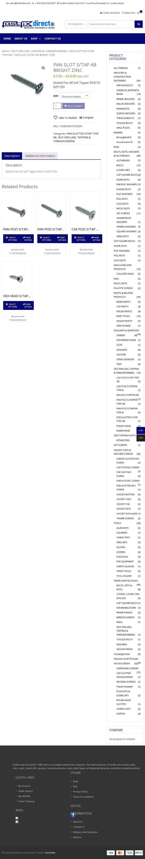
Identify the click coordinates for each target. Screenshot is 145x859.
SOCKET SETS (124, 508)
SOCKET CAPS (124, 499)
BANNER (118, 132)
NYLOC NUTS (123, 208)
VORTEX (121, 713)
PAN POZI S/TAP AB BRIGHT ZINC (17, 229)
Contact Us (53, 38)
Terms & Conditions (83, 796)
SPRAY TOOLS (124, 571)
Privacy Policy (80, 791)
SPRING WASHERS (126, 226)
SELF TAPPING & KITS (125, 435)
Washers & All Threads (126, 658)
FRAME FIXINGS (124, 612)
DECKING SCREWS (126, 681)
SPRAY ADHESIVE (125, 359)
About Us (20, 38)
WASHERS (122, 644)
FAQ (75, 786)
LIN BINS (121, 552)
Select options (12, 238)
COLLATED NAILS (125, 273)
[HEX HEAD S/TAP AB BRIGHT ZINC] (17, 279)
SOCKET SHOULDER (127, 513)
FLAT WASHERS (124, 193)
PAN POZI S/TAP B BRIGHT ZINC (51, 229)
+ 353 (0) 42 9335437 (45, 3)
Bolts (116, 146)
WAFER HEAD (123, 430)
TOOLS (117, 523)
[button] (43, 68)
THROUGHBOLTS (125, 118)
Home (7, 38)
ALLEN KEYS (123, 527)
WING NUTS (123, 236)
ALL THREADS (121, 68)
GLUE (119, 344)
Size (55, 95)
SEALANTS (122, 349)
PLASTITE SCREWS (123, 288)
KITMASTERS (123, 440)
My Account (24, 785)
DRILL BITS (122, 542)
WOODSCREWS (125, 649)
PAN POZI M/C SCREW (128, 480)
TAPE (119, 364)
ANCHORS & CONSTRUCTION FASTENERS (122, 76)
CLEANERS (122, 532)
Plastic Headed (125, 686)
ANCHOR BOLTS (125, 85)
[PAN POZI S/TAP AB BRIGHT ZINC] (17, 212)
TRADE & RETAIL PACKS (126, 580)
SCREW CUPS (123, 708)
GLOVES (121, 547)
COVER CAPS (123, 170)
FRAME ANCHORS (126, 99)
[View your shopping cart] (138, 13)
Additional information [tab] (40, 156)
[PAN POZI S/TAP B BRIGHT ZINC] (51, 212)
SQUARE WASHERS (127, 231)
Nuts (116, 278)
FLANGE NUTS (124, 189)
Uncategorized (122, 654)
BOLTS (120, 165)
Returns (77, 837)
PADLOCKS (122, 556)
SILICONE (121, 354)
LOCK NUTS (123, 203)
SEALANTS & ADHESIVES (126, 330)
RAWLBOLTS (123, 108)
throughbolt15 (124, 137)
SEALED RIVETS (124, 320)
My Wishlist (24, 796)
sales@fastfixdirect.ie (20, 3)
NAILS (120, 622)
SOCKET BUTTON (125, 494)
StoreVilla (50, 852)
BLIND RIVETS (123, 301)
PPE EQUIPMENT (125, 561)
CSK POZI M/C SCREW (128, 467)
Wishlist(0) (129, 13)
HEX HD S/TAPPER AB (128, 394)
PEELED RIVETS (124, 311)
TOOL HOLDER (124, 575)
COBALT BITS (123, 537)
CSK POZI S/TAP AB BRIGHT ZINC (85, 229)
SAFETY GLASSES (125, 566)
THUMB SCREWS (125, 518)
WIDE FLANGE (124, 325)
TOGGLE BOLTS (125, 122)
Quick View (19, 250)
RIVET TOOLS (123, 316)
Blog (75, 781)
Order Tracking (26, 801)
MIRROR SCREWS (126, 617)
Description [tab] (12, 156)
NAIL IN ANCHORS (126, 103)
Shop (34, 38)
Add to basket (75, 106)
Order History (25, 791)
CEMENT (121, 335)
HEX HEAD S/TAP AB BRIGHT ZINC (17, 296)
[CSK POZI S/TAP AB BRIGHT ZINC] (85, 212)
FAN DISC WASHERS (127, 184)
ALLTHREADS (123, 160)
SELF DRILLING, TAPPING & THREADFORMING (39, 51)
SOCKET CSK (123, 504)
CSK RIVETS (123, 306)
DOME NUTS (123, 179)
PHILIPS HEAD (124, 425)
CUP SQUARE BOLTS (127, 174)
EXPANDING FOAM (126, 340)
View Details (28, 238)
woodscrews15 (125, 142)
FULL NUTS (122, 198)
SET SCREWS (123, 213)
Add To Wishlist (19, 253)
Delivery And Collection (85, 832)
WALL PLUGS (123, 127)
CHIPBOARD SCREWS (128, 668)
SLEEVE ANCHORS (126, 113)
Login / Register (111, 13)
